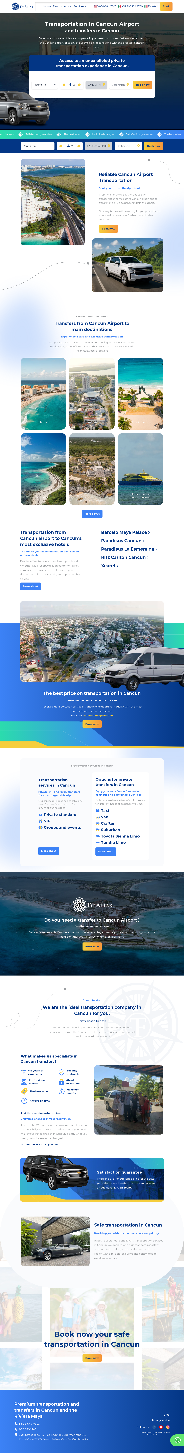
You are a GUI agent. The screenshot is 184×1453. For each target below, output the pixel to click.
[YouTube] (161, 1427)
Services (79, 6)
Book (166, 6)
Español (153, 6)
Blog (167, 1414)
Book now (143, 84)
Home (47, 6)
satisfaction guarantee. (98, 715)
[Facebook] (154, 1427)
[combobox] (96, 85)
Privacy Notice (161, 1420)
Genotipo (166, 1435)
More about (92, 513)
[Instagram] (168, 1427)
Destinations (61, 6)
